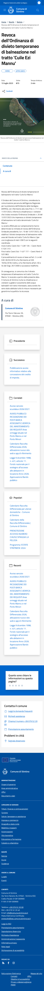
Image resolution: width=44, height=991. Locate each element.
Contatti (14, 976)
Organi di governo (8, 784)
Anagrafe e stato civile (10, 824)
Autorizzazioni (7, 831)
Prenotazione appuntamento (12, 927)
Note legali (5, 946)
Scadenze (5, 863)
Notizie (19, 22)
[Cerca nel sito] (37, 10)
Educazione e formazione (11, 839)
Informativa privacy (9, 942)
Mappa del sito (36, 973)
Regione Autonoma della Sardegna (15, 3)
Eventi (4, 880)
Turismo (4, 812)
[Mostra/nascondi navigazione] (4, 10)
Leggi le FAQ (6, 923)
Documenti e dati (8, 795)
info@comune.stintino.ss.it (17, 912)
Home (3, 22)
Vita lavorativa (7, 835)
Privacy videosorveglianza (21, 982)
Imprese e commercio (9, 820)
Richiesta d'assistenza (10, 935)
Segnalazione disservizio (11, 931)
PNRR (13, 984)
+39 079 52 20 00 (16, 907)
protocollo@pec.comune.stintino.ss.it (16, 918)
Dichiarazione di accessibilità (12, 950)
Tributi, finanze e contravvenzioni (14, 808)
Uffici (3, 792)
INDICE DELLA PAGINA (10, 158)
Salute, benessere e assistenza (13, 816)
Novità (11, 22)
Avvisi (3, 859)
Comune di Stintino (14, 308)
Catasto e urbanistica (9, 843)
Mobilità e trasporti (9, 827)
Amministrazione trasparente (13, 939)
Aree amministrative (9, 788)
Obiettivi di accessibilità (20, 979)
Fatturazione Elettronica (11, 973)
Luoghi (4, 876)
